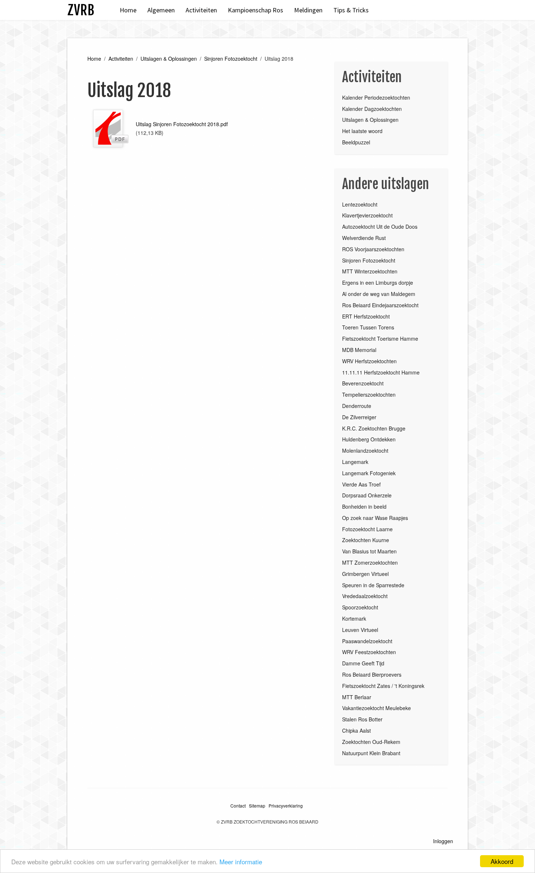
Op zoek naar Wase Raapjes (375, 517)
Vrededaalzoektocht (365, 596)
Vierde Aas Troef (361, 484)
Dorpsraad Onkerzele (367, 495)
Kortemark (354, 618)
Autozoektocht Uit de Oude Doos (379, 226)
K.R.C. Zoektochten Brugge (373, 428)
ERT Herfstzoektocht (366, 316)
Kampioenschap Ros (255, 10)
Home (128, 10)
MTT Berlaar (356, 697)
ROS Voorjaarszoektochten (373, 249)
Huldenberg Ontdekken (369, 439)
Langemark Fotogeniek (369, 473)
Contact (238, 805)
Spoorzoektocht (360, 607)
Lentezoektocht (359, 204)
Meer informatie (240, 861)
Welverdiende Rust (364, 237)
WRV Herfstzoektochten (369, 361)
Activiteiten (201, 10)
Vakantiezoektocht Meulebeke (376, 708)
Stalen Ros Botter (362, 719)
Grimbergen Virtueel (365, 573)
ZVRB (80, 10)
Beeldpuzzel (356, 142)
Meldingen (308, 10)
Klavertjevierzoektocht (367, 215)
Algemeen (161, 10)
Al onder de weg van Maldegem (378, 293)
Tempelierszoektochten (369, 394)
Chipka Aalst (356, 730)
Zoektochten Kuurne (365, 540)
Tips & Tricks (351, 10)
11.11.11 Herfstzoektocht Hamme (381, 372)
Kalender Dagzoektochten (372, 108)
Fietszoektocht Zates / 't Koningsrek (383, 685)
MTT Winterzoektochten (369, 271)
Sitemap (257, 805)
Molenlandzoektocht (365, 450)
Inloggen (443, 841)
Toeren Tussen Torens (368, 327)
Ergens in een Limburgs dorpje (377, 282)
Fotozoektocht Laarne (367, 529)
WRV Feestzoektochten (369, 652)
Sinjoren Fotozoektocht (230, 58)
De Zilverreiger (359, 417)
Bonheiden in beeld (364, 506)
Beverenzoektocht (363, 383)
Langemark (355, 461)
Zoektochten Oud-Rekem (371, 741)
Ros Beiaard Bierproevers (371, 674)
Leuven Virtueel (360, 629)
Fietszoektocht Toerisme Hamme (380, 338)
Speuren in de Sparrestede (373, 585)
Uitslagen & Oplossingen (168, 58)
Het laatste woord (362, 131)
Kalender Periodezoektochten (376, 97)
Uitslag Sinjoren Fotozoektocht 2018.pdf (182, 124)
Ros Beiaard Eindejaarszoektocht (380, 305)
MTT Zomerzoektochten (370, 562)
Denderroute (356, 405)
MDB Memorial (359, 349)
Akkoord (502, 861)
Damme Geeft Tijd (363, 663)
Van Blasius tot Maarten (369, 551)
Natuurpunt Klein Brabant (371, 753)
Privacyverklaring (286, 805)
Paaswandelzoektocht (367, 641)
